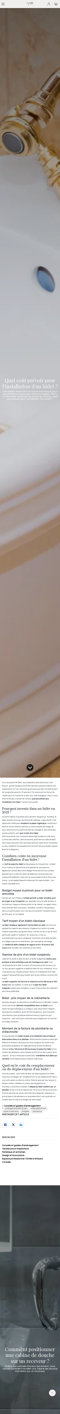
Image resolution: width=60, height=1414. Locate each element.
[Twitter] (13, 1124)
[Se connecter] (49, 4)
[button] (52, 1393)
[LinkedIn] (21, 1124)
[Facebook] (5, 1124)
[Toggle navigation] (3, 4)
